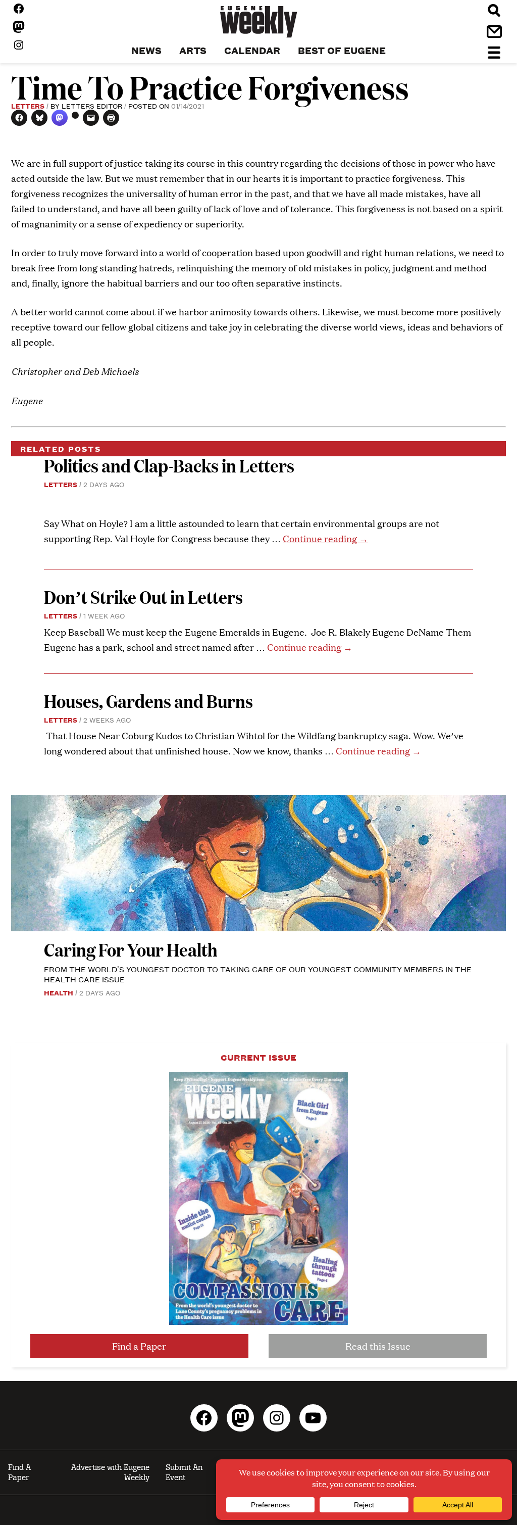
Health (58, 992)
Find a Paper (139, 1346)
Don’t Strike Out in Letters (143, 596)
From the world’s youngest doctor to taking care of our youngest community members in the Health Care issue (258, 974)
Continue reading (325, 538)
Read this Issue (377, 1346)
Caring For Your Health (131, 949)
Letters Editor (92, 106)
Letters (27, 106)
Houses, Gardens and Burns (150, 700)
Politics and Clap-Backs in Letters (169, 465)
